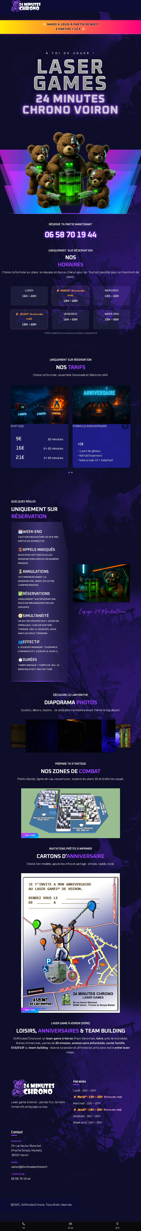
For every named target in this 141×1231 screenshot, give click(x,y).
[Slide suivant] (125, 426)
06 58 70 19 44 (70, 235)
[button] (69, 472)
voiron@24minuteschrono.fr (29, 1167)
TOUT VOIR (30, 836)
